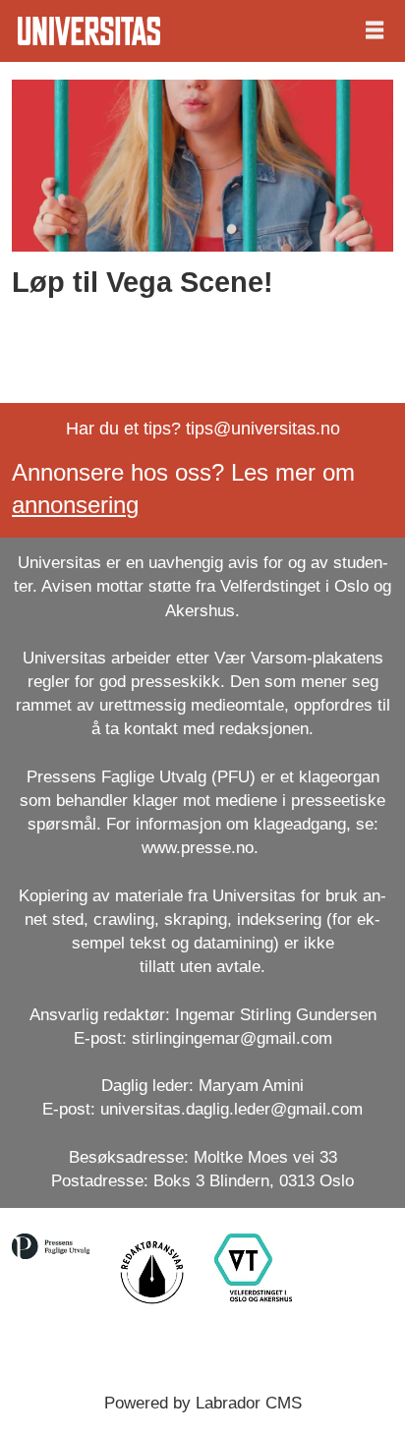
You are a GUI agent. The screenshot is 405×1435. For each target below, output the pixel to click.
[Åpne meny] (374, 31)
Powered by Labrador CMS (203, 1402)
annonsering (75, 505)
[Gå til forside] (89, 31)
